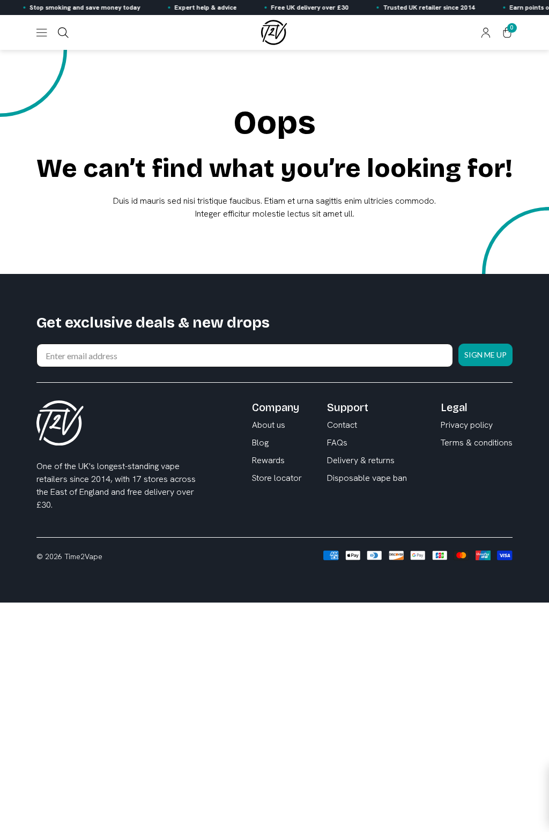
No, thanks (344, 507)
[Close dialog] (470, 361)
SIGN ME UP (344, 461)
